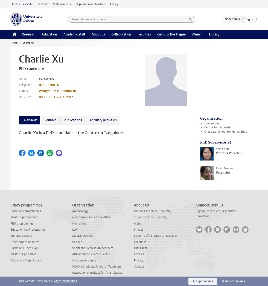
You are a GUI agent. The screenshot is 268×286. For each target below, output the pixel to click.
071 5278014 (49, 85)
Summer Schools (21, 236)
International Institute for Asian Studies (97, 273)
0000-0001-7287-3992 (56, 97)
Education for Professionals (28, 230)
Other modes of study (24, 242)
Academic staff (74, 34)
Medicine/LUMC (82, 236)
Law (75, 230)
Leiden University (22, 4)
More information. (66, 281)
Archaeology (80, 211)
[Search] (190, 19)
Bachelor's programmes (25, 211)
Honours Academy (84, 260)
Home (13, 42)
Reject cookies (235, 281)
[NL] (232, 19)
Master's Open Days (23, 254)
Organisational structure (90, 4)
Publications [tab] (73, 120)
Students (42, 4)
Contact (139, 267)
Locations (140, 242)
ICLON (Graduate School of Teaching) (96, 267)
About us (98, 34)
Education (49, 34)
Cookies (139, 254)
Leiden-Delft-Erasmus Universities (155, 236)
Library (114, 4)
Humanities (211, 123)
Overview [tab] (29, 120)
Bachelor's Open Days (24, 248)
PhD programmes (21, 224)
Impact (138, 230)
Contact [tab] (50, 120)
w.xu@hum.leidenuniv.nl (57, 91)
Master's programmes (24, 217)
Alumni (197, 34)
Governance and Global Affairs (91, 217)
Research (29, 34)
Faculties (144, 34)
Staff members (62, 4)
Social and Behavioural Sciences (92, 248)
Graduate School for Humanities (225, 132)
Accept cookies (203, 281)
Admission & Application (26, 260)
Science (77, 242)
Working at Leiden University (152, 211)
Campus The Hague (171, 34)
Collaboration (121, 34)
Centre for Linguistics (218, 127)
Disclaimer (140, 248)
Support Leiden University (150, 217)
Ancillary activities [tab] (103, 120)
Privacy (138, 260)
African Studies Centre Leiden (91, 254)
